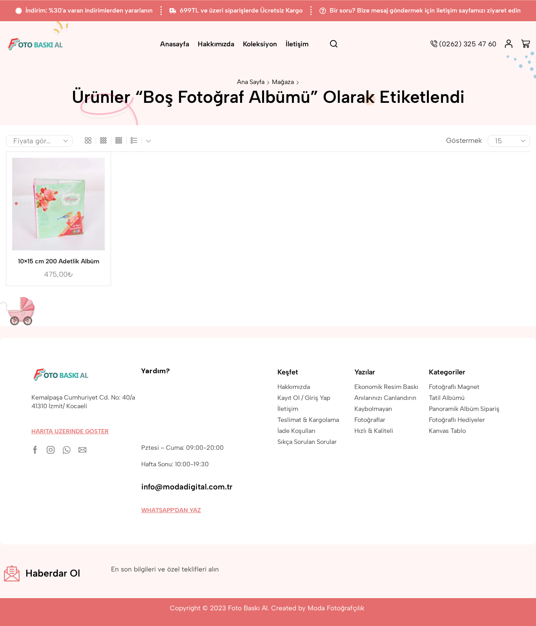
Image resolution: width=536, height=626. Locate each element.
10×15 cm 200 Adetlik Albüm (58, 261)
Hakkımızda (216, 44)
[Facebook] (35, 450)
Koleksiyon (260, 44)
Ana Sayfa (250, 82)
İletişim (297, 44)
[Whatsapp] (66, 450)
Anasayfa (174, 44)
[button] (70, 431)
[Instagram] (51, 450)
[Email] (82, 450)
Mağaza (283, 82)
